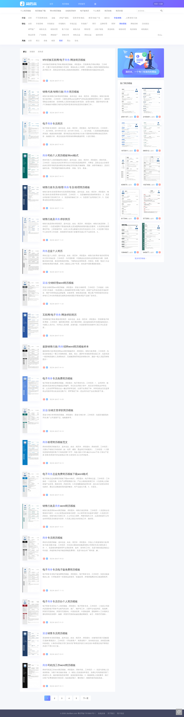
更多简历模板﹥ (141, 258)
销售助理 (122, 29)
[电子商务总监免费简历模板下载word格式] (31, 484)
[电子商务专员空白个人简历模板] (31, 611)
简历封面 (119, 10)
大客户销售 (99, 29)
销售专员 (42, 29)
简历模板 (65, 3)
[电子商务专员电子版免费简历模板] (31, 579)
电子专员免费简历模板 (58, 378)
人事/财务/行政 (131, 17)
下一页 (85, 698)
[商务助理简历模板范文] (31, 452)
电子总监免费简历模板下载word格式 (65, 474)
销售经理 (54, 29)
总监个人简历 (53, 251)
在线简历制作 (70, 10)
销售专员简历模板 (55, 633)
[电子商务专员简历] (31, 133)
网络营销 (134, 23)
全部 (30, 17)
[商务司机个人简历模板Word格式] (31, 165)
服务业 (107, 17)
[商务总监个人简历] (31, 261)
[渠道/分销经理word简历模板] (31, 293)
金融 (53, 17)
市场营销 (39, 23)
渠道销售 (111, 29)
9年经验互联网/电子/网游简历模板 (64, 59)
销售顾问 (144, 29)
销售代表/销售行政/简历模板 (61, 91)
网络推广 (54, 34)
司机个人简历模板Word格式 (60, 155)
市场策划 (50, 23)
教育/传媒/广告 (94, 17)
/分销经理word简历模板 (58, 282)
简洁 (37, 40)
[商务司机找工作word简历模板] (31, 675)
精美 (53, 40)
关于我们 (111, 713)
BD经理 (87, 29)
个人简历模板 (25, 10)
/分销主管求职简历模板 (58, 410)
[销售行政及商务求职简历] (31, 229)
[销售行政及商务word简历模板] (31, 516)
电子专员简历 (53, 123)
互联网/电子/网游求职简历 (60, 314)
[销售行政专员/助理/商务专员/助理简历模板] (31, 197)
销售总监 (76, 34)
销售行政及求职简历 (56, 219)
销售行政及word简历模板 (59, 505)
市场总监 (73, 23)
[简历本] (141, 62)
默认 (25, 51)
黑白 (68, 40)
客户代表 (65, 29)
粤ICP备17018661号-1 (87, 713)
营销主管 (65, 34)
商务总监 (87, 34)
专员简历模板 (53, 537)
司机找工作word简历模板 (59, 665)
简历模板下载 (40, 10)
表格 (45, 40)
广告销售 (42, 34)
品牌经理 (103, 23)
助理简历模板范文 (55, 442)
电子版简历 (84, 10)
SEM (113, 23)
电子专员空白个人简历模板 (60, 601)
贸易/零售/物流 (78, 17)
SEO (94, 23)
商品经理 (31, 34)
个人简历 (96, 10)
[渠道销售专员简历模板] (31, 643)
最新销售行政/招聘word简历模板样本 (66, 346)
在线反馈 (101, 713)
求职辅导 (81, 3)
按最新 (32, 51)
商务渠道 (122, 23)
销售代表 (76, 29)
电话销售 (133, 29)
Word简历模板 (55, 10)
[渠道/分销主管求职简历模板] (31, 420)
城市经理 (99, 34)
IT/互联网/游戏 (41, 17)
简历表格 (108, 10)
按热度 (40, 51)
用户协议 (120, 713)
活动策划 (145, 23)
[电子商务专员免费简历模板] (31, 388)
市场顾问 (61, 23)
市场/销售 (117, 17)
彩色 (76, 40)
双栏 (61, 40)
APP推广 (31, 29)
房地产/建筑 (64, 17)
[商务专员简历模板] (31, 548)
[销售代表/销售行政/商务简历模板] (31, 102)
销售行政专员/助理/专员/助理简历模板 (66, 187)
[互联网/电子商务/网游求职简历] (31, 325)
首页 (51, 3)
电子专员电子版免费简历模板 (61, 569)
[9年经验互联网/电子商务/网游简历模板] (31, 70)
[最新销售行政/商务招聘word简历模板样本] (31, 356)
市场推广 (84, 23)
